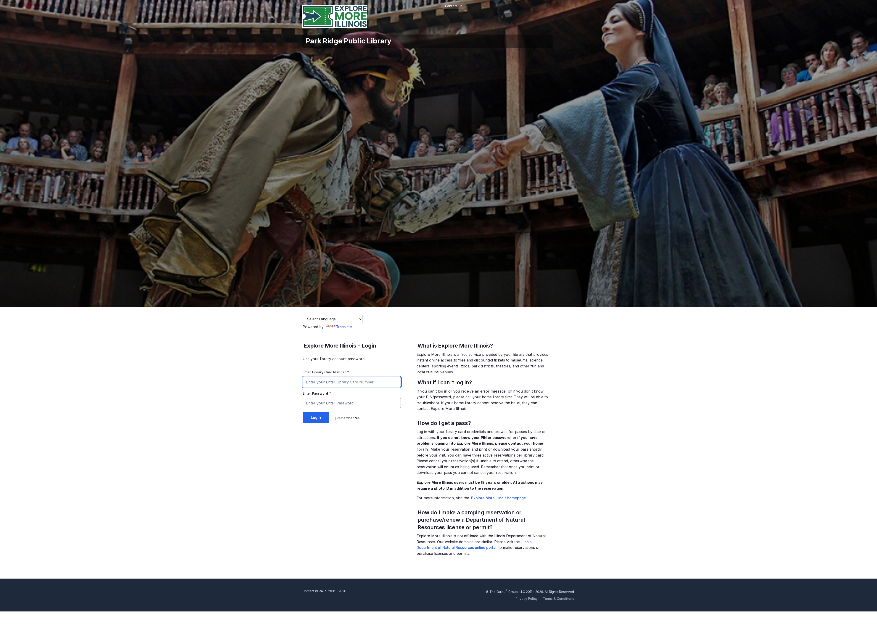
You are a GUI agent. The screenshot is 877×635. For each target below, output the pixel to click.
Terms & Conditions (558, 598)
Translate (344, 326)
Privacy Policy (526, 598)
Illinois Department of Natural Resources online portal (474, 544)
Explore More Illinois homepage (498, 498)
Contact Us (453, 6)
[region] (484, 450)
